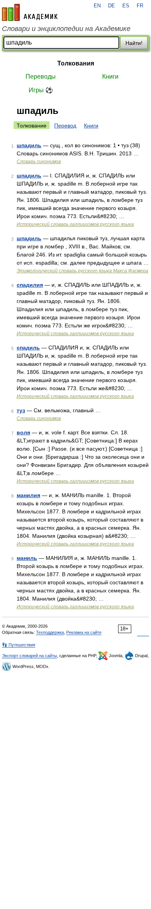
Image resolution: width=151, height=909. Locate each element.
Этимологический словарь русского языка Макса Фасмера (82, 271)
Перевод (65, 125)
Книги (110, 76)
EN (97, 6)
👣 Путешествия (18, 644)
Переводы (41, 76)
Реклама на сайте (83, 632)
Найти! (133, 43)
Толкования (75, 63)
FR (140, 6)
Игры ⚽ (41, 90)
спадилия (30, 285)
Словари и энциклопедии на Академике (66, 29)
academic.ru (30, 12)
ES (125, 6)
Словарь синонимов (39, 161)
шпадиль (29, 145)
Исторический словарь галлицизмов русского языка (75, 224)
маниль (27, 558)
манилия (28, 495)
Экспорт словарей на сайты (29, 655)
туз (21, 410)
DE (111, 6)
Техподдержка (50, 632)
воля (23, 432)
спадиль (28, 347)
